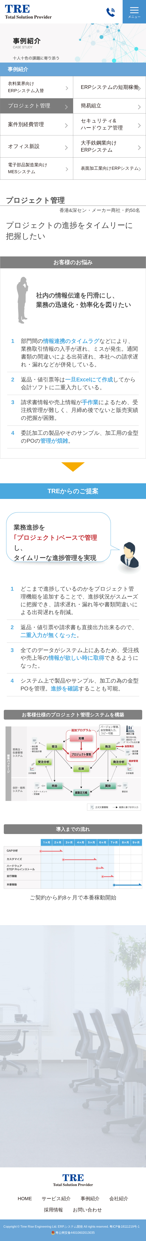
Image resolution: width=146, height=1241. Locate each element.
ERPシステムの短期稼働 (110, 87)
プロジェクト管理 (29, 106)
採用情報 (53, 1209)
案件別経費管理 (26, 124)
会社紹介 (118, 1198)
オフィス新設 (24, 146)
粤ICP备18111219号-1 (125, 1226)
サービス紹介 (56, 1198)
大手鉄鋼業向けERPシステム (99, 146)
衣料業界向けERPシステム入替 (26, 87)
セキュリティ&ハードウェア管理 (102, 124)
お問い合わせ (87, 1209)
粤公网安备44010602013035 (75, 1232)
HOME (25, 1198)
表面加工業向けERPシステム (110, 168)
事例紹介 (90, 1198)
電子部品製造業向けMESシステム (28, 168)
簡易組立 (91, 106)
